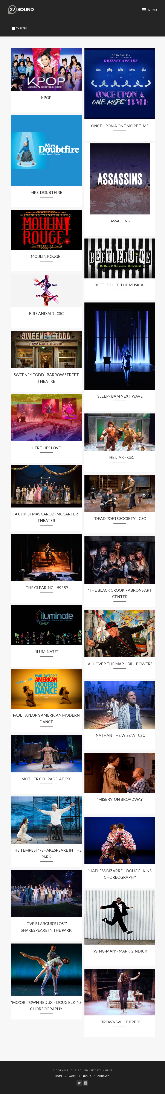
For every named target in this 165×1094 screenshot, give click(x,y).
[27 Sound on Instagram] (85, 1083)
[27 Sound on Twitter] (79, 1083)
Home (59, 1076)
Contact (103, 1076)
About (87, 1076)
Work (72, 1076)
